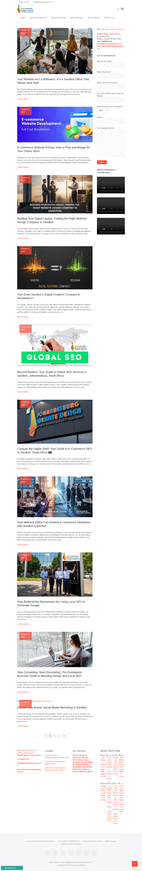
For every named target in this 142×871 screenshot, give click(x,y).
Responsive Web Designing (71, 844)
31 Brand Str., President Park (55, 761)
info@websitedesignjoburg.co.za (42, 2)
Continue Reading (22, 99)
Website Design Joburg (57, 862)
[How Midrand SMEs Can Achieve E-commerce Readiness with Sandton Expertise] (55, 496)
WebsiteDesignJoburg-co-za (84, 862)
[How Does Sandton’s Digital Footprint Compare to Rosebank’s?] (55, 267)
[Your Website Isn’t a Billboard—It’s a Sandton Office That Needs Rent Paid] (55, 51)
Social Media (94, 18)
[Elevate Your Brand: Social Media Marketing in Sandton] (55, 701)
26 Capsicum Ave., (51, 755)
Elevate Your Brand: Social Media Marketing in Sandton (52, 707)
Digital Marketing (38, 18)
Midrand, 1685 (50, 764)
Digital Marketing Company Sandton (73, 865)
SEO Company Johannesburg (69, 841)
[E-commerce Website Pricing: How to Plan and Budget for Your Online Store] (55, 124)
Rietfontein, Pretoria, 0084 (54, 770)
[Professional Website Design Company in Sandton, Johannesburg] (29, 750)
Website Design (58, 18)
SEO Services (76, 18)
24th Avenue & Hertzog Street (55, 768)
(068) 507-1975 (24, 2)
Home (22, 18)
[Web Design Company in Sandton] (110, 29)
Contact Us (109, 18)
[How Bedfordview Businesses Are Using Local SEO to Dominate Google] (55, 574)
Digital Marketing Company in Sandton (40, 841)
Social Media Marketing (92, 841)
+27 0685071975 (23, 759)
